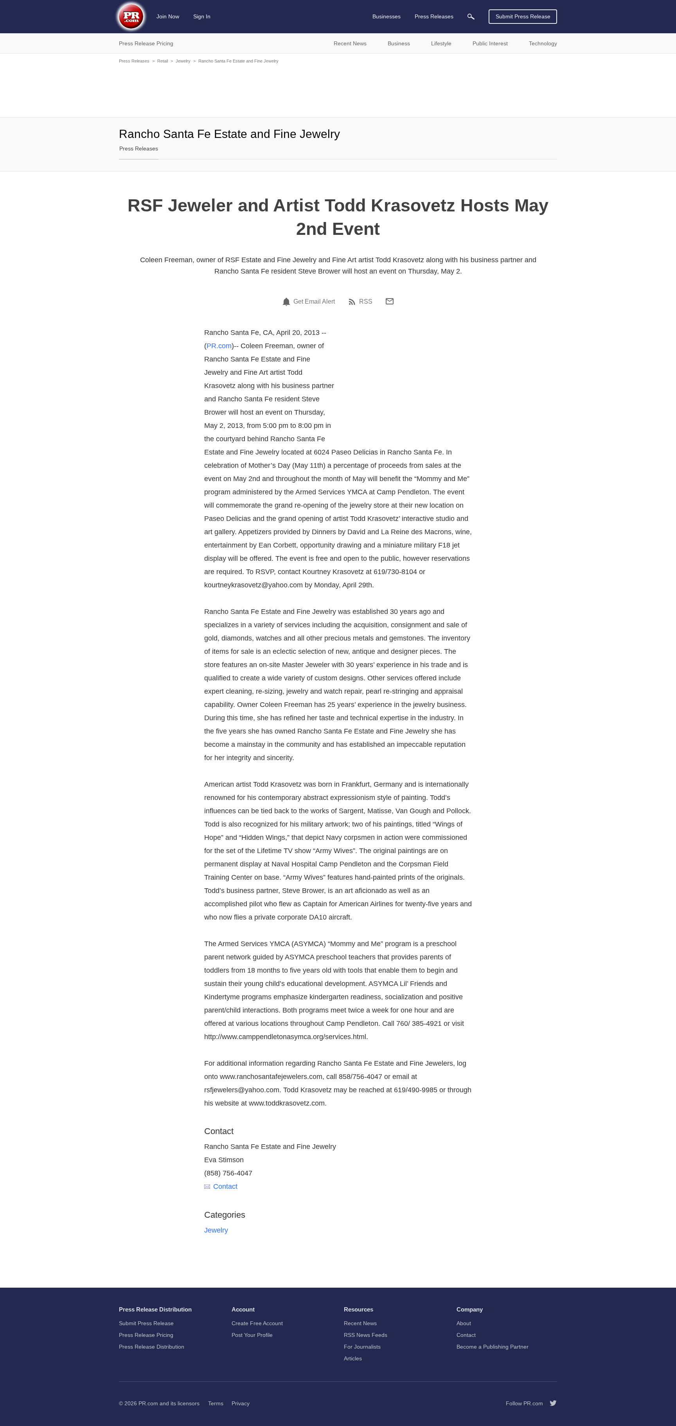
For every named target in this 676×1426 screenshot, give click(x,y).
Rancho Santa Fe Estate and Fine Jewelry (238, 61)
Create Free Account (257, 1323)
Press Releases (134, 61)
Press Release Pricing (146, 1335)
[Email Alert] (287, 301)
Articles (353, 1358)
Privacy (241, 1403)
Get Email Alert (314, 302)
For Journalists (362, 1347)
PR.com (219, 346)
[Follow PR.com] (550, 1403)
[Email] (389, 301)
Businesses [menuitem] (386, 16)
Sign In (201, 16)
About (464, 1323)
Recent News (360, 1323)
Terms (215, 1403)
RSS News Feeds (365, 1335)
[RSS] (353, 301)
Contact (225, 1186)
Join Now (167, 16)
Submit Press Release (523, 16)
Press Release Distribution (151, 1347)
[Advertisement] (338, 89)
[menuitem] (471, 16)
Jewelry (183, 61)
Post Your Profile (252, 1335)
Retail (162, 61)
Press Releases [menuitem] (434, 16)
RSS (365, 302)
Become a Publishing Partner (493, 1347)
